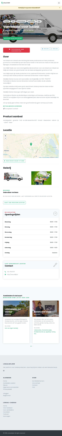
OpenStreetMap (46, 157)
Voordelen (6, 412)
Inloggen (6, 393)
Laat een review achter (14, 202)
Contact (35, 385)
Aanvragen (6, 416)
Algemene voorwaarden (11, 387)
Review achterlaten (13, 38)
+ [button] (5, 136)
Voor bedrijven (7, 408)
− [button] (5, 138)
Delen (46, 49)
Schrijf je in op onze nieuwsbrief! (29, 8)
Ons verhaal (36, 383)
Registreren (7, 395)
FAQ (33, 387)
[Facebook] (3, 371)
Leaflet (40, 157)
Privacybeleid (7, 389)
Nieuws (5, 385)
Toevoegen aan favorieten (17, 50)
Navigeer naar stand (15, 161)
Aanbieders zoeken (9, 383)
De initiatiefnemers (38, 381)
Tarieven (6, 414)
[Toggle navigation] (59, 3)
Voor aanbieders (8, 410)
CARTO (56, 157)
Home (5, 381)
